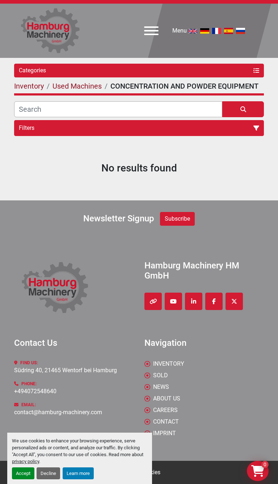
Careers (165, 410)
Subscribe (177, 218)
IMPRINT (164, 433)
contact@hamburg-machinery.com (58, 412)
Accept (23, 473)
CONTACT (166, 421)
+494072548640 (35, 391)
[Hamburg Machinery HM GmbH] (55, 287)
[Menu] (151, 30)
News (161, 386)
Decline (48, 473)
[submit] (243, 109)
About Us (166, 398)
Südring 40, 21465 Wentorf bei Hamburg (65, 370)
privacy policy (25, 461)
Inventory (168, 363)
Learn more (78, 473)
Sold (160, 375)
